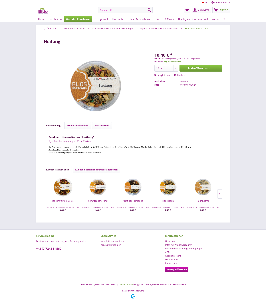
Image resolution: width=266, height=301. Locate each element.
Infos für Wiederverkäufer (178, 244)
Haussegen (168, 200)
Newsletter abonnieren (113, 241)
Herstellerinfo (102, 125)
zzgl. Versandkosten (172, 61)
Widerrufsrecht (173, 255)
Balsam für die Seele (63, 200)
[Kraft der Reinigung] (133, 187)
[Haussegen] (168, 187)
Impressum (171, 263)
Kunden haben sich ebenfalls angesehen (96, 169)
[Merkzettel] (187, 10)
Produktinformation (77, 125)
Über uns (170, 241)
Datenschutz (171, 259)
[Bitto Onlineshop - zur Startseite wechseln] (43, 11)
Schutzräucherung (97, 200)
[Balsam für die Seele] (63, 187)
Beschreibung (53, 125)
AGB (167, 252)
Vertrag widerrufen (177, 269)
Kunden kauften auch (57, 169)
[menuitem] (125, 10)
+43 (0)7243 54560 (48, 249)
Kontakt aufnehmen (111, 244)
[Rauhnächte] (203, 187)
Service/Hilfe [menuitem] (221, 2)
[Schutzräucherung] (98, 187)
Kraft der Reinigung (133, 200)
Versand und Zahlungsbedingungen (183, 248)
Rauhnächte (203, 200)
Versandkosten (126, 284)
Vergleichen (163, 75)
